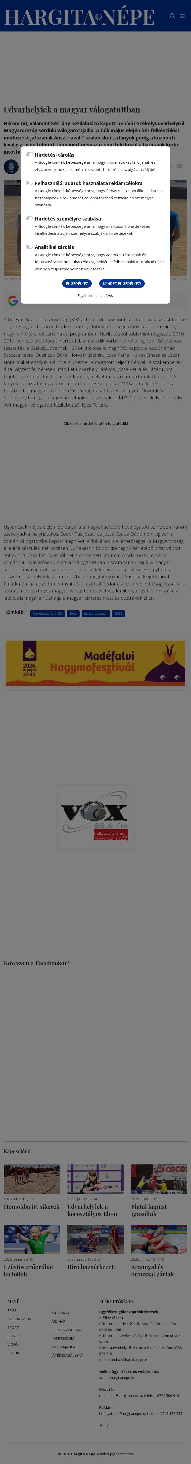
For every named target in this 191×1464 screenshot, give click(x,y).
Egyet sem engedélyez (96, 295)
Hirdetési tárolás (54, 155)
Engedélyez (77, 283)
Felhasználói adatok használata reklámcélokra (89, 183)
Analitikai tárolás (54, 247)
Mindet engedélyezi (122, 283)
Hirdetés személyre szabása (68, 219)
